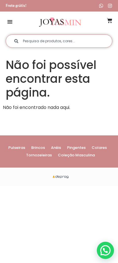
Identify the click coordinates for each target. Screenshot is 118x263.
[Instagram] (110, 5)
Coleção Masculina (76, 155)
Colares (99, 147)
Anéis (56, 147)
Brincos (38, 147)
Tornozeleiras (39, 155)
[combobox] (59, 41)
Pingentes (76, 147)
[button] (10, 22)
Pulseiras (16, 147)
